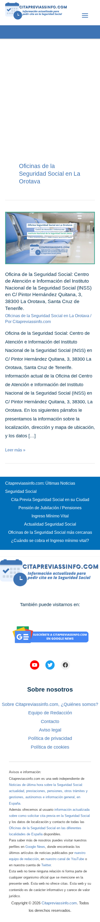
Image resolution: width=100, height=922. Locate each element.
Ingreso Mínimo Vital (50, 516)
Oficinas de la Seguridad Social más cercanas (50, 532)
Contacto (50, 721)
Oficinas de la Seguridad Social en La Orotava (47, 316)
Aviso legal (50, 729)
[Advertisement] (50, 89)
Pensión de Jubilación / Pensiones (50, 508)
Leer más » (15, 450)
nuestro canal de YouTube (64, 859)
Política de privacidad (50, 738)
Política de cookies (50, 747)
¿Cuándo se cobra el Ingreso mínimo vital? (50, 540)
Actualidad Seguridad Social (50, 524)
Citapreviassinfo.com (59, 903)
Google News (35, 847)
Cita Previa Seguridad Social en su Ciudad (50, 499)
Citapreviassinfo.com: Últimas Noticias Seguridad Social (40, 487)
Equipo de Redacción (50, 712)
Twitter (46, 865)
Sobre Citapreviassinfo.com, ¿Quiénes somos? (50, 704)
